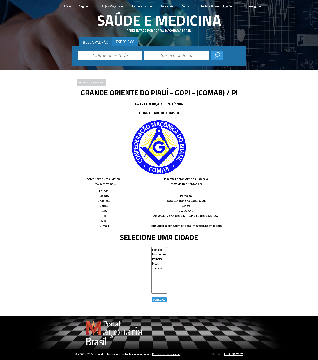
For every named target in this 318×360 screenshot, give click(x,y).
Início (67, 6)
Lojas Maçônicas (112, 6)
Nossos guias (252, 6)
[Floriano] (159, 249)
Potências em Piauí (91, 82)
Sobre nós (166, 6)
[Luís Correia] (159, 254)
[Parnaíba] (159, 259)
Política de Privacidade (166, 354)
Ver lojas (159, 300)
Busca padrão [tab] (95, 42)
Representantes (142, 6)
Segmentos (86, 6)
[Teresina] (159, 268)
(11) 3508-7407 (233, 354)
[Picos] (159, 263)
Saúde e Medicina (159, 20)
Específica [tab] (125, 41)
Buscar (217, 55)
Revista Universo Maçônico (218, 6)
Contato (186, 6)
